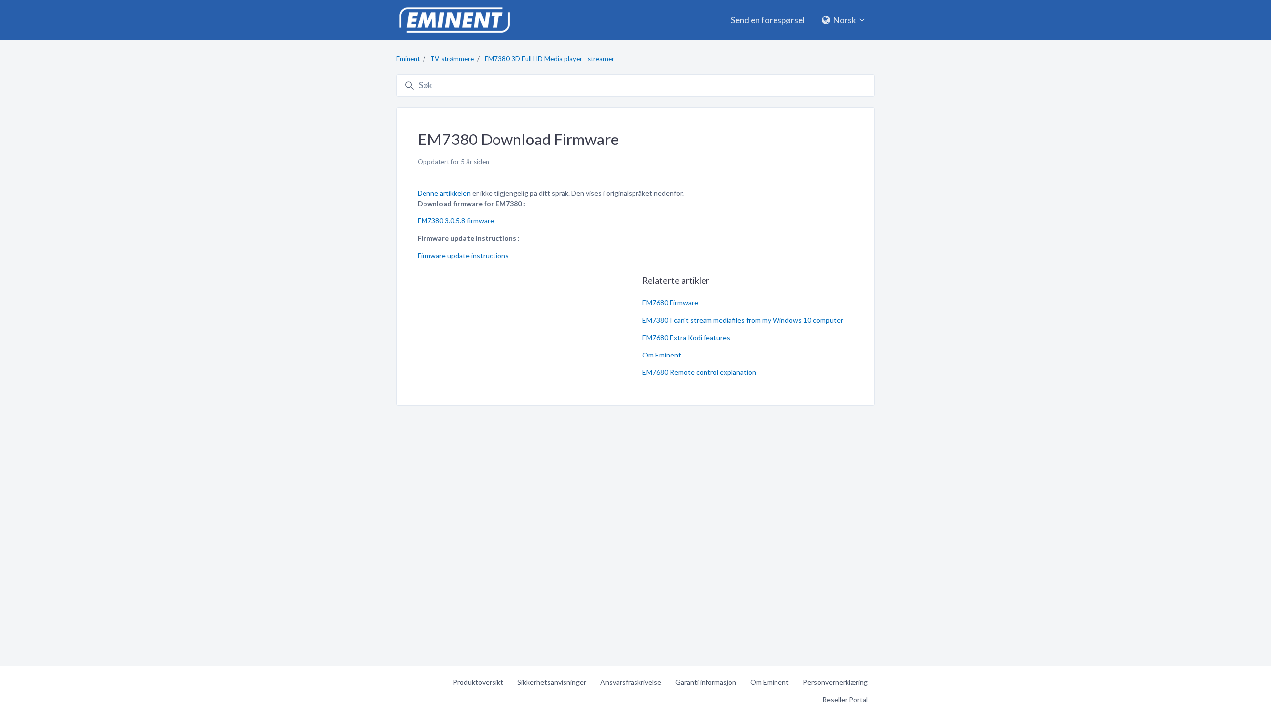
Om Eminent (661, 355)
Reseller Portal (845, 699)
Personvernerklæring (835, 682)
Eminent (408, 59)
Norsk (845, 20)
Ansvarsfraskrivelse (630, 682)
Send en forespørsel (768, 20)
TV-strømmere (452, 59)
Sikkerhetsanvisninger (551, 682)
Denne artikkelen (444, 193)
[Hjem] (454, 20)
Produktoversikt (478, 682)
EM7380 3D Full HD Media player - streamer (549, 59)
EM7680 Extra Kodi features (686, 337)
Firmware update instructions (463, 255)
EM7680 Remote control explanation (699, 372)
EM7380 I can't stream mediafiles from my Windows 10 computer (742, 320)
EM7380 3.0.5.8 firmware (456, 220)
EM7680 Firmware (670, 302)
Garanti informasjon (705, 682)
